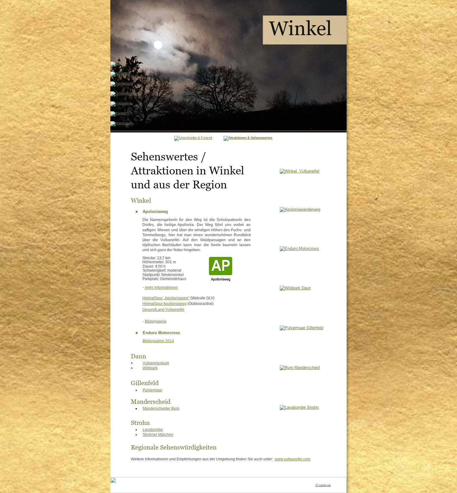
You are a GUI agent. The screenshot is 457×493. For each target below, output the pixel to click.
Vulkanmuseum (156, 363)
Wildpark (150, 368)
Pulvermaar (152, 390)
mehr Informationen (161, 287)
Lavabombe (153, 429)
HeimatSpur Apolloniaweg (164, 304)
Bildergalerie (156, 321)
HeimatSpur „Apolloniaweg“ (165, 298)
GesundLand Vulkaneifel (163, 309)
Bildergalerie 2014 (158, 341)
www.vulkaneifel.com (292, 459)
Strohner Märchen (158, 434)
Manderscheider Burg (161, 408)
